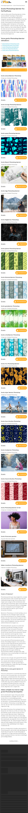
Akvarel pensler (21, 100)
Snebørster (23, 474)
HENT (3, 70)
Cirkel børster (22, 359)
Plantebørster (22, 272)
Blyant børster (22, 186)
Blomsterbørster (21, 301)
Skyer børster (22, 416)
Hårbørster (23, 532)
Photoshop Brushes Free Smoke (10, 45)
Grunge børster (21, 129)
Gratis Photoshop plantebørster (10, 47)
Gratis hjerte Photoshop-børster (10, 50)
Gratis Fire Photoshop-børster (10, 48)
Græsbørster (22, 330)
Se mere (23, 560)
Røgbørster (23, 244)
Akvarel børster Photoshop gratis (10, 43)
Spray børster (22, 157)
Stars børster (22, 445)
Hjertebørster (22, 503)
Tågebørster (22, 215)
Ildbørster (23, 388)
